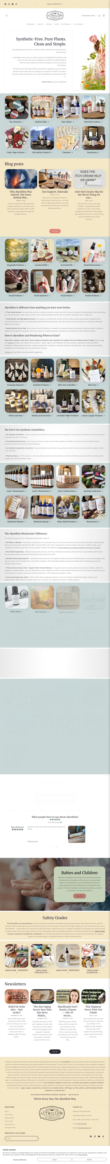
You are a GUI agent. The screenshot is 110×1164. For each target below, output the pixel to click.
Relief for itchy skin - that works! (16, 1009)
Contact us (8, 352)
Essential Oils (67, 265)
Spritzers (92, 707)
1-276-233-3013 (81, 1124)
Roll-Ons (66, 642)
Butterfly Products (92, 122)
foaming (11, 343)
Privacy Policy (82, 1155)
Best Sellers (67, 122)
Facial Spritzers (41, 296)
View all (55, 231)
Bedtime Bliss (41, 122)
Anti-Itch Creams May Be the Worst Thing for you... (89, 194)
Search (7, 1111)
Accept (54, 1160)
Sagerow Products (92, 642)
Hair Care (92, 385)
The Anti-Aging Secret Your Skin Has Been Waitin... (42, 1011)
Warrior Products (92, 738)
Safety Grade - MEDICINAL (67, 970)
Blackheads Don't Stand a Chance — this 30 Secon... (68, 1011)
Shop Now (79, 896)
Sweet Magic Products (41, 738)
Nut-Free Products (67, 611)
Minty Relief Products (66, 522)
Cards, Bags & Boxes (15, 152)
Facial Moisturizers (92, 265)
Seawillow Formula (66, 707)
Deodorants (92, 152)
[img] (55, 819)
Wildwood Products (15, 768)
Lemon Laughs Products (92, 416)
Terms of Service (10, 1124)
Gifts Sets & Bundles (66, 385)
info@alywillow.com (84, 1128)
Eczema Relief (41, 265)
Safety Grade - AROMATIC (16, 970)
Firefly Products (92, 296)
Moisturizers (92, 522)
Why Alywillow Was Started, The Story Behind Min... (21, 194)
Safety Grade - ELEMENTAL (93, 971)
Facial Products (15, 296)
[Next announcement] (75, 4)
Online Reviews (55, 799)
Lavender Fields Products (68, 416)
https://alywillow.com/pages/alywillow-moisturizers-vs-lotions (79, 548)
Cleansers (66, 152)
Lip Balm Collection (92, 491)
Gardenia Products (41, 385)
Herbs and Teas (15, 416)
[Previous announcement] (35, 4)
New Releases (41, 611)
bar (102, 340)
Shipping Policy (9, 1118)
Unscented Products (66, 738)
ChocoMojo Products (41, 152)
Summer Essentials (15, 738)
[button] (7, 15)
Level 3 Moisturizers (15, 491)
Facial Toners (67, 296)
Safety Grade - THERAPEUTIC (41, 971)
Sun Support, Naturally (55, 191)
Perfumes (92, 611)
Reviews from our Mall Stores (55, 793)
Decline (89, 1160)
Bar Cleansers (16, 122)
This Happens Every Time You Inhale (93, 1009)
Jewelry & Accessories (41, 416)
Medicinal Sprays (41, 522)
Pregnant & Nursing (15, 642)
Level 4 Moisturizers (41, 491)
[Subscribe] (36, 1138)
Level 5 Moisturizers (67, 491)
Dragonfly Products (15, 265)
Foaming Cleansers (15, 385)
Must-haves (15, 611)
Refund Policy (9, 1114)
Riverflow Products (41, 642)
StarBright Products (15, 707)
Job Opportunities (10, 1127)
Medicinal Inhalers (15, 522)
